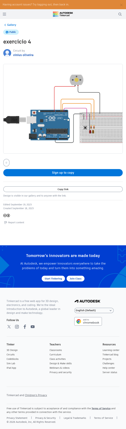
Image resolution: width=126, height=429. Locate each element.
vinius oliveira (23, 55)
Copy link (63, 189)
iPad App (11, 368)
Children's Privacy (36, 395)
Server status (110, 372)
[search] (119, 14)
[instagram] (16, 326)
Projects (107, 359)
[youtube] (32, 326)
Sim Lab (11, 363)
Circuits (11, 354)
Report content (16, 222)
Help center (109, 368)
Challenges (108, 363)
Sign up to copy (63, 173)
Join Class (76, 278)
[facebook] (24, 326)
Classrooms (56, 350)
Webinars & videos (60, 368)
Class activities (58, 359)
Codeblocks (13, 359)
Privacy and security (61, 372)
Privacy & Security (45, 418)
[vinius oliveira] (7, 53)
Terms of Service (101, 408)
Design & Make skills (61, 363)
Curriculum (55, 354)
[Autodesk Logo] (87, 301)
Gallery (11, 25)
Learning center (111, 350)
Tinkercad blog (110, 354)
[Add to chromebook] (88, 321)
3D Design (12, 350)
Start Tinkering (53, 278)
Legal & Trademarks (75, 418)
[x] (9, 326)
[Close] (121, 4)
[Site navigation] (4, 14)
